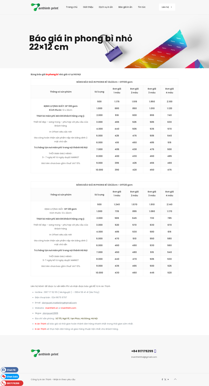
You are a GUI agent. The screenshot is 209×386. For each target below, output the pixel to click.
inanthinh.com (68, 307)
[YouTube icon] (168, 379)
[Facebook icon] (162, 379)
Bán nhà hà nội (83, 379)
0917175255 (13, 383)
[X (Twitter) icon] (165, 379)
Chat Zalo (12, 376)
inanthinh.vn (51, 307)
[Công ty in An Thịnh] (45, 7)
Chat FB (11, 370)
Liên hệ (165, 7)
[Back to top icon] (175, 379)
